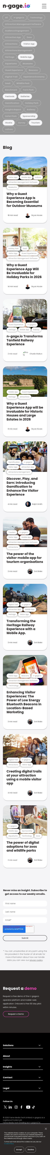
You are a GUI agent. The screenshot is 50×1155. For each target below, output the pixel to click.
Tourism (35, 122)
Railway (31, 109)
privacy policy (36, 960)
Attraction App (13, 37)
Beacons (33, 70)
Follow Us (7, 1101)
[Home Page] (16, 6)
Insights (7, 1066)
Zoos (29, 37)
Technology (36, 17)
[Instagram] (17, 1108)
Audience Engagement (17, 30)
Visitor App (29, 43)
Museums (28, 63)
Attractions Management (18, 50)
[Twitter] (6, 1108)
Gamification (12, 103)
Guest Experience (14, 70)
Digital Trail (11, 76)
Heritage (9, 57)
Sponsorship (29, 116)
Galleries (25, 96)
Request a (20, 988)
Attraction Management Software (23, 24)
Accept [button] (19, 1150)
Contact (7, 1077)
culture (9, 129)
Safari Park (11, 116)
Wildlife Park (22, 83)
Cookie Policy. (9, 1144)
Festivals (9, 96)
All (6, 17)
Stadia (8, 122)
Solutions (8, 1045)
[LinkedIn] (12, 1108)
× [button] (45, 1129)
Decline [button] (31, 1150)
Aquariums (11, 63)
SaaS (7, 83)
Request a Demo (16, 1014)
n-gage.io (19, 17)
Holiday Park (31, 103)
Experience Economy (34, 76)
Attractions (11, 43)
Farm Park (28, 89)
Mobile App (26, 57)
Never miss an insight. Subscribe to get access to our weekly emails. (25, 892)
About (6, 1056)
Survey (21, 122)
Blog (7, 147)
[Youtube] (29, 1108)
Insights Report (13, 109)
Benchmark (11, 89)
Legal (6, 1088)
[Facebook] (23, 1108)
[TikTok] (35, 1108)
